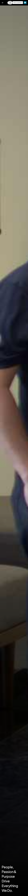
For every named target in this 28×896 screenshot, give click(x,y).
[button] (2, 2)
